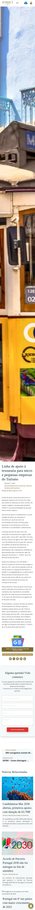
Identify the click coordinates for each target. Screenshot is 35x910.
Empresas (22, 486)
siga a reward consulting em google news (17, 649)
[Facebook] (10, 658)
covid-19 (5, 654)
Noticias (29, 486)
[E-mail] (24, 658)
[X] (14, 658)
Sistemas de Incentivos (12, 488)
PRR (17, 874)
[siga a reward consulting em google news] (17, 641)
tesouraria (22, 654)
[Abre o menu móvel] (17, 3)
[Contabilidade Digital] (26, 3)
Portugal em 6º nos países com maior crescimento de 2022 (17, 902)
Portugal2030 (11, 815)
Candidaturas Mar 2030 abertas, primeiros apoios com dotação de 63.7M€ (17, 808)
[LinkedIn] (17, 658)
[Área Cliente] (31, 3)
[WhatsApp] (21, 658)
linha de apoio (14, 654)
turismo (29, 654)
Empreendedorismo (11, 486)
